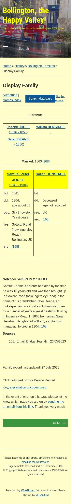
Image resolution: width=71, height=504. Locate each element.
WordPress (28, 490)
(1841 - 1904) (18, 180)
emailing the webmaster (35, 461)
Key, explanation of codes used (24, 387)
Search (62, 48)
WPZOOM (42, 495)
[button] (57, 423)
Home (7, 66)
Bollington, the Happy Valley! (26, 15)
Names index (12, 100)
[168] (46, 161)
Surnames (10, 95)
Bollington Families (41, 66)
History (19, 66)
